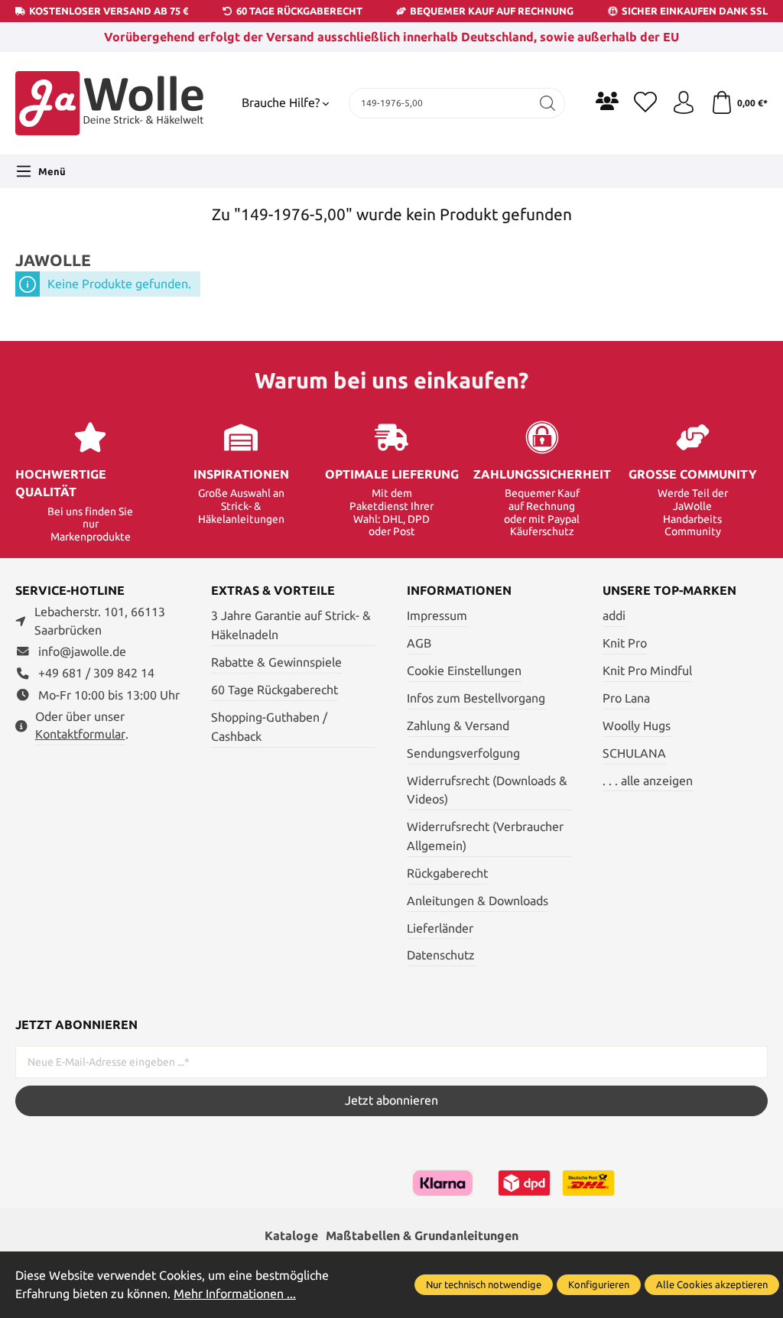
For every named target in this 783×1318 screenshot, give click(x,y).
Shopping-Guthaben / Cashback (269, 727)
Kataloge (291, 1235)
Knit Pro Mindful (647, 670)
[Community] (607, 100)
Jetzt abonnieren (391, 1100)
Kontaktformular (80, 734)
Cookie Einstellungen (464, 670)
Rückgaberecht (447, 873)
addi (614, 615)
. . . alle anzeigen (648, 780)
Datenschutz (441, 955)
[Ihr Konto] (683, 103)
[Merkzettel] (645, 103)
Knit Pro (625, 643)
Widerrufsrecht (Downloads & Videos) (487, 790)
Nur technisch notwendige (483, 1284)
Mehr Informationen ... (235, 1293)
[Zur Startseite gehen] (110, 103)
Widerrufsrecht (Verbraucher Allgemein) (485, 836)
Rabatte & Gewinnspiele (276, 662)
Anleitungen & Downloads (477, 900)
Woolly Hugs (637, 725)
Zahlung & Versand (458, 725)
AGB (419, 643)
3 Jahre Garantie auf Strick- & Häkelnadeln (291, 625)
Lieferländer (440, 928)
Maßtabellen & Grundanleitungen (422, 1235)
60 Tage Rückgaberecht (274, 689)
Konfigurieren (598, 1284)
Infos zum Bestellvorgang (476, 698)
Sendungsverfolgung (463, 753)
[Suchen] (548, 103)
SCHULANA (634, 753)
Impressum (437, 615)
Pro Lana (626, 698)
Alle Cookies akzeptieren (712, 1284)
